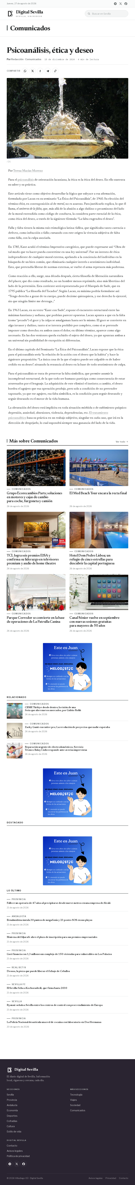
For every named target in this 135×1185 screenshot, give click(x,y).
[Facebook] (125, 3)
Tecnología (76, 1094)
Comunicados (30, 28)
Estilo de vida (14, 1131)
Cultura (11, 1126)
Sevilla (10, 1094)
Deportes (12, 1115)
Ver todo (120, 441)
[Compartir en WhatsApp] (25, 71)
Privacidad (111, 1178)
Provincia (12, 1099)
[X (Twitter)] (120, 3)
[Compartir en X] (32, 71)
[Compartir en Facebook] (40, 71)
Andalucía (12, 1105)
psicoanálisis (26, 179)
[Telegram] (115, 3)
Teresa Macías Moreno (28, 170)
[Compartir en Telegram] (48, 71)
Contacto (12, 1145)
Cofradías (12, 1121)
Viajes (73, 1099)
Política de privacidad (18, 1156)
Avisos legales (15, 1150)
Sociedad (75, 1105)
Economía (12, 1110)
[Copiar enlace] (55, 71)
